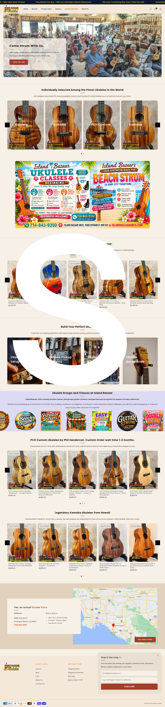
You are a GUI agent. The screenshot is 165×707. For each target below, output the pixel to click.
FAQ (37, 676)
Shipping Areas (73, 669)
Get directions (145, 640)
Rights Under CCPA (75, 680)
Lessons (58, 9)
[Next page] (157, 125)
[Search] (151, 9)
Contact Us (40, 684)
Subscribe (129, 686)
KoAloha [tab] (91, 255)
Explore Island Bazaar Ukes (25, 55)
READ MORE (19, 372)
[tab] (81, 153)
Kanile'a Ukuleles (71, 9)
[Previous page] (7, 125)
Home (25, 9)
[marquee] (82, 2)
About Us (85, 9)
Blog (37, 672)
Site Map (71, 676)
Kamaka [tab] (82, 255)
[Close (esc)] (158, 655)
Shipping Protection (75, 672)
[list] (82, 421)
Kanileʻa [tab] (73, 255)
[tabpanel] (82, 287)
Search (38, 669)
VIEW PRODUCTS (26, 135)
